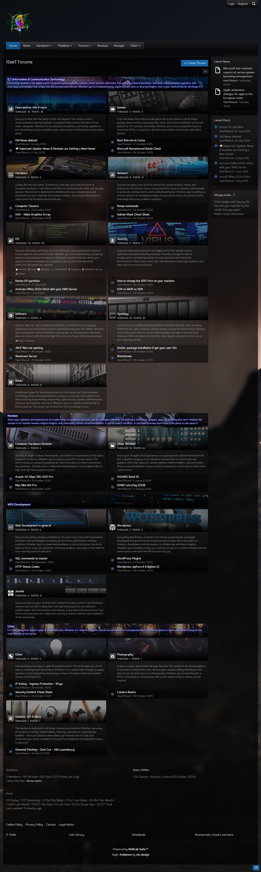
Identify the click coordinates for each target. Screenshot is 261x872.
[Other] (56, 649)
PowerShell (61, 269)
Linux (33, 269)
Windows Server (94, 269)
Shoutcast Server (26, 356)
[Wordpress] (158, 520)
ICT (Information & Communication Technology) (36, 79)
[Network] (158, 168)
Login (231, 3)
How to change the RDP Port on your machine (145, 281)
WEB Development (19, 504)
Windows (45, 269)
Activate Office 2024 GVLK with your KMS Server (46, 289)
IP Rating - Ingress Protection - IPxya (39, 683)
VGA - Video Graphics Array (32, 214)
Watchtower (124, 356)
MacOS (23, 269)
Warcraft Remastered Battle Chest (139, 148)
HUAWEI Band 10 (128, 476)
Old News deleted (26, 140)
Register (243, 3)
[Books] (56, 375)
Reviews (13, 415)
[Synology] (158, 308)
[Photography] (158, 649)
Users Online (141, 770)
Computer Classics (27, 206)
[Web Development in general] (56, 520)
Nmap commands (128, 206)
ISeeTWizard (230, 80)
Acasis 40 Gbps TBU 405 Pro (34, 476)
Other (22, 273)
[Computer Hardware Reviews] (56, 439)
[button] (205, 71)
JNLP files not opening (29, 348)
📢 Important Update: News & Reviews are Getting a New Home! (55, 148)
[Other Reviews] (158, 439)
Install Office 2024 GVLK (234, 176)
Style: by (130, 854)
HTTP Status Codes (27, 566)
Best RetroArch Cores (131, 140)
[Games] (158, 102)
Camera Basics (126, 692)
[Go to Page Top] (256, 867)
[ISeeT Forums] (19, 23)
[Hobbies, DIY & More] (56, 711)
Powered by (130, 849)
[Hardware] (56, 168)
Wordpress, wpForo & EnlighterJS (138, 566)
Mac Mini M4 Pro (26, 485)
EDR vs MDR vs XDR (130, 289)
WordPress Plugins (129, 558)
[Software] (56, 308)
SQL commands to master (31, 558)
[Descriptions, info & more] (56, 102)
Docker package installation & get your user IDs (147, 348)
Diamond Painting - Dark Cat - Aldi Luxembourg (45, 749)
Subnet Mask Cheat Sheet (133, 214)
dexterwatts (34, 781)
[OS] (56, 234)
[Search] (254, 3)
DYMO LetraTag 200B (131, 485)
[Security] (158, 234)
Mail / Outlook (26, 340)
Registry (76, 269)
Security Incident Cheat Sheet (33, 692)
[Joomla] (56, 586)
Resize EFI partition (27, 281)
